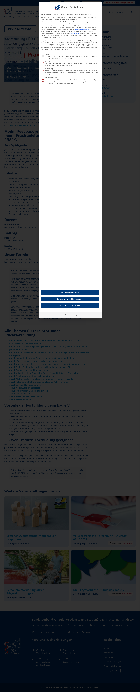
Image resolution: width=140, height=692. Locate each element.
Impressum (84, 315)
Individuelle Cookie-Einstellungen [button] (70, 305)
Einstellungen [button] (74, 33)
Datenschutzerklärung (82, 30)
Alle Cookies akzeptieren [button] (70, 293)
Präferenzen (56, 315)
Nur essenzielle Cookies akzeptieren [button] (70, 299)
